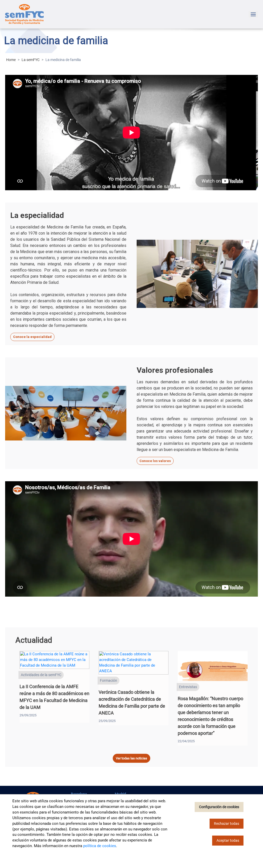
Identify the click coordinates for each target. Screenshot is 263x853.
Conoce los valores (155, 461)
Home (11, 60)
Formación (108, 680)
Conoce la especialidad (32, 337)
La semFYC (31, 60)
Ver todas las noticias (131, 758)
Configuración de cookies (219, 807)
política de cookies (99, 846)
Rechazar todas (226, 823)
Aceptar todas (228, 840)
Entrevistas (188, 687)
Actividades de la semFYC (41, 675)
